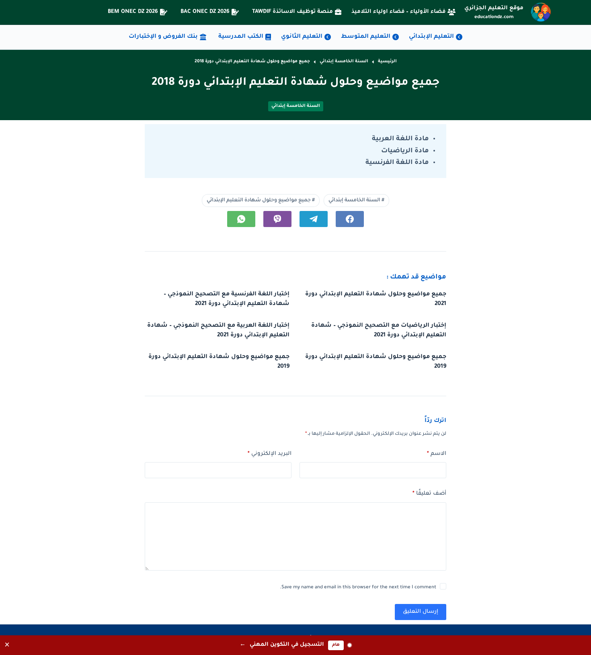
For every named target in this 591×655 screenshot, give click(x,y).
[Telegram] (314, 219)
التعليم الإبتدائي (431, 37)
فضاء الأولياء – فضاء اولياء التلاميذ (398, 12)
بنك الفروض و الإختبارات (163, 37)
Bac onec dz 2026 (205, 12)
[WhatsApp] (241, 219)
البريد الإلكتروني (269, 454)
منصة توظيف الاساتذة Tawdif (292, 12)
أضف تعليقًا (429, 494)
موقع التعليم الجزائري (493, 8)
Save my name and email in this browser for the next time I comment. (358, 587)
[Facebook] (350, 219)
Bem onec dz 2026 (133, 12)
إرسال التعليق (420, 612)
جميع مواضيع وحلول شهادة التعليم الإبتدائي (261, 200)
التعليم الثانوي (301, 37)
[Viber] (277, 219)
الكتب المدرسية (240, 37)
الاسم (436, 454)
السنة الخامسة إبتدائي (295, 106)
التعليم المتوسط (365, 37)
